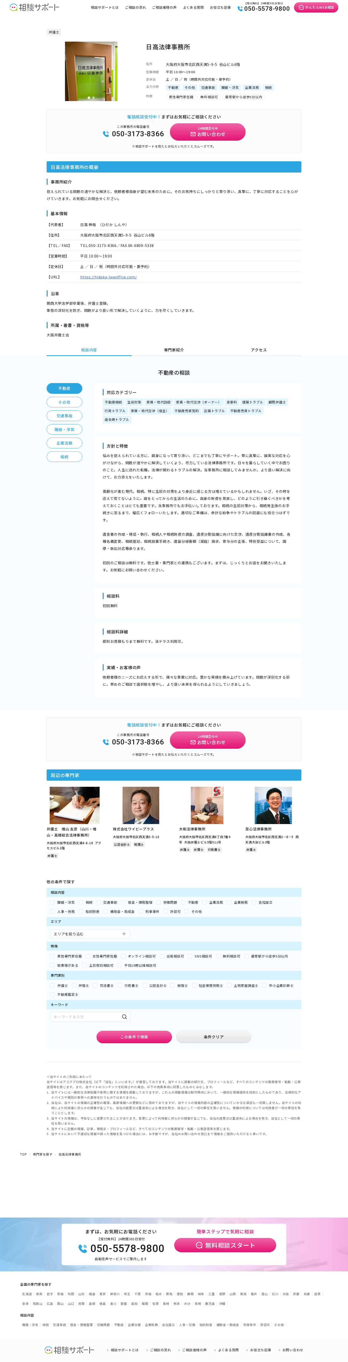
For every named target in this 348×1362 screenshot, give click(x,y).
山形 (81, 1294)
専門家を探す (42, 1154)
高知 (134, 1303)
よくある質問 (193, 7)
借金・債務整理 (81, 1324)
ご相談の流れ (135, 7)
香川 (113, 1303)
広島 (50, 1303)
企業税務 (151, 1324)
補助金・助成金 (228, 1324)
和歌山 (38, 1303)
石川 (275, 1294)
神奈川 (115, 1294)
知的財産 (205, 1324)
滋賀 (317, 1294)
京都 (296, 1294)
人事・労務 (187, 1324)
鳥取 (81, 1303)
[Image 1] (89, 97)
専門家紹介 (174, 349)
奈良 (25, 1303)
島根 (92, 1303)
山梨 (233, 1294)
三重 (211, 1294)
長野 (222, 1294)
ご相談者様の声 (164, 7)
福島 (92, 1294)
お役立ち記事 (220, 7)
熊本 (176, 1303)
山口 (71, 1303)
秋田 (71, 1294)
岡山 (60, 1303)
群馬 (169, 1294)
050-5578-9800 (267, 8)
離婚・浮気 (65, 429)
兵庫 (307, 1294)
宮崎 (198, 1303)
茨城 (148, 1294)
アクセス (259, 349)
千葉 (138, 1294)
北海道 (27, 1294)
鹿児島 (210, 1303)
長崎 (166, 1303)
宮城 (60, 1294)
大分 (187, 1303)
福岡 (145, 1303)
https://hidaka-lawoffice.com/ (108, 276)
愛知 (180, 1294)
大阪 (286, 1294)
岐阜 (201, 1294)
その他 (64, 402)
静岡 (190, 1294)
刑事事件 (249, 1324)
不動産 (64, 388)
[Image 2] (93, 97)
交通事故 (65, 415)
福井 (254, 1294)
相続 (64, 456)
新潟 (243, 1294)
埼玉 (127, 1294)
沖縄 (222, 1303)
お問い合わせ (293, 1350)
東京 (102, 1294)
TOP (23, 1154)
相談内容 (89, 349)
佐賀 (155, 1303)
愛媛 (124, 1303)
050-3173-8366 (138, 134)
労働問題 (103, 1324)
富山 (264, 1294)
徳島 (102, 1303)
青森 (39, 1294)
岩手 (50, 1294)
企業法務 (65, 443)
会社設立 (168, 1324)
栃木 (159, 1294)
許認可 (265, 1324)
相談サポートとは (105, 7)
